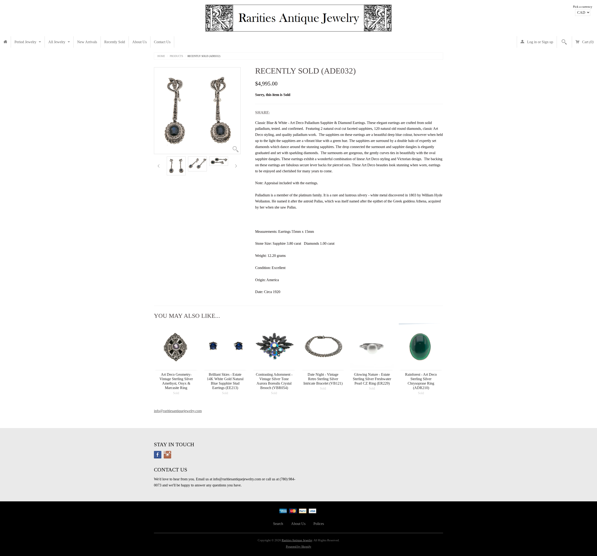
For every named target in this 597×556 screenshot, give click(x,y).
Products (176, 56)
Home (161, 56)
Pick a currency (582, 6)
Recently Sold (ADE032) (203, 56)
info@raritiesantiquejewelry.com (178, 411)
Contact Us (162, 42)
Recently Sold (114, 42)
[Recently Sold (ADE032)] (176, 165)
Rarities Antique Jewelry (297, 540)
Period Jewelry (25, 42)
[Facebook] (157, 454)
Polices (318, 524)
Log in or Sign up (539, 42)
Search (278, 524)
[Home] (5, 42)
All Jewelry (56, 42)
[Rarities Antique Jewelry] (298, 17)
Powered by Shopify (298, 546)
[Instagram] (167, 454)
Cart (587, 42)
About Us (139, 42)
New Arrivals (87, 42)
